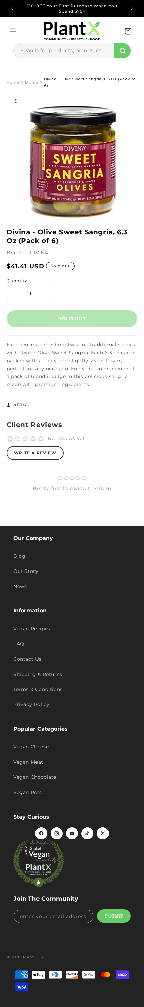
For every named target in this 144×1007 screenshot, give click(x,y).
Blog (19, 556)
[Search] (122, 50)
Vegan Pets (27, 792)
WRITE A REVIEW (35, 452)
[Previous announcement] (12, 8)
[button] (13, 31)
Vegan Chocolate (34, 777)
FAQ (18, 644)
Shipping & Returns (37, 674)
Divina (31, 82)
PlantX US (33, 957)
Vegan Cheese (31, 747)
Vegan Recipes (31, 629)
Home (13, 82)
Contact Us (27, 659)
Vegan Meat (28, 762)
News (20, 586)
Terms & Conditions (38, 689)
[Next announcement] (131, 8)
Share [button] (20, 404)
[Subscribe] (114, 916)
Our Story (25, 571)
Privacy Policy (31, 704)
